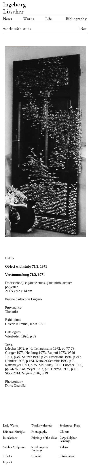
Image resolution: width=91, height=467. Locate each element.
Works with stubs (17, 29)
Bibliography (76, 19)
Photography (39, 432)
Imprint (7, 462)
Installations (10, 438)
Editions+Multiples (14, 432)
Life (48, 19)
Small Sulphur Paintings (39, 449)
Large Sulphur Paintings (68, 439)
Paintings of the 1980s (44, 438)
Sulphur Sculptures (14, 447)
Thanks (7, 456)
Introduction (67, 456)
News (7, 19)
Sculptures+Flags (70, 425)
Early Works (10, 425)
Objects (64, 432)
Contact (36, 456)
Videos (64, 447)
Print (82, 29)
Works (28, 19)
